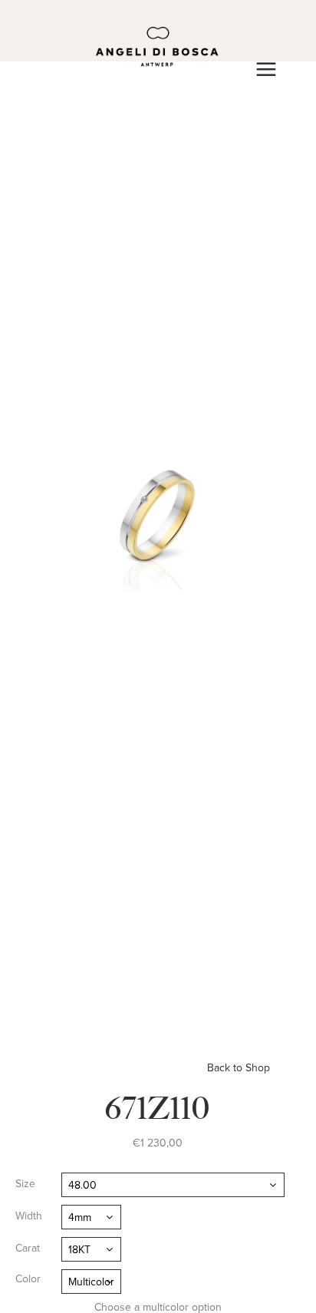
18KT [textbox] (79, 1249)
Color (28, 1278)
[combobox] (173, 1185)
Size (25, 1183)
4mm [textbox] (79, 1217)
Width (28, 1215)
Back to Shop (238, 1067)
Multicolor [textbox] (91, 1281)
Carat (27, 1248)
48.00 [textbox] (82, 1185)
